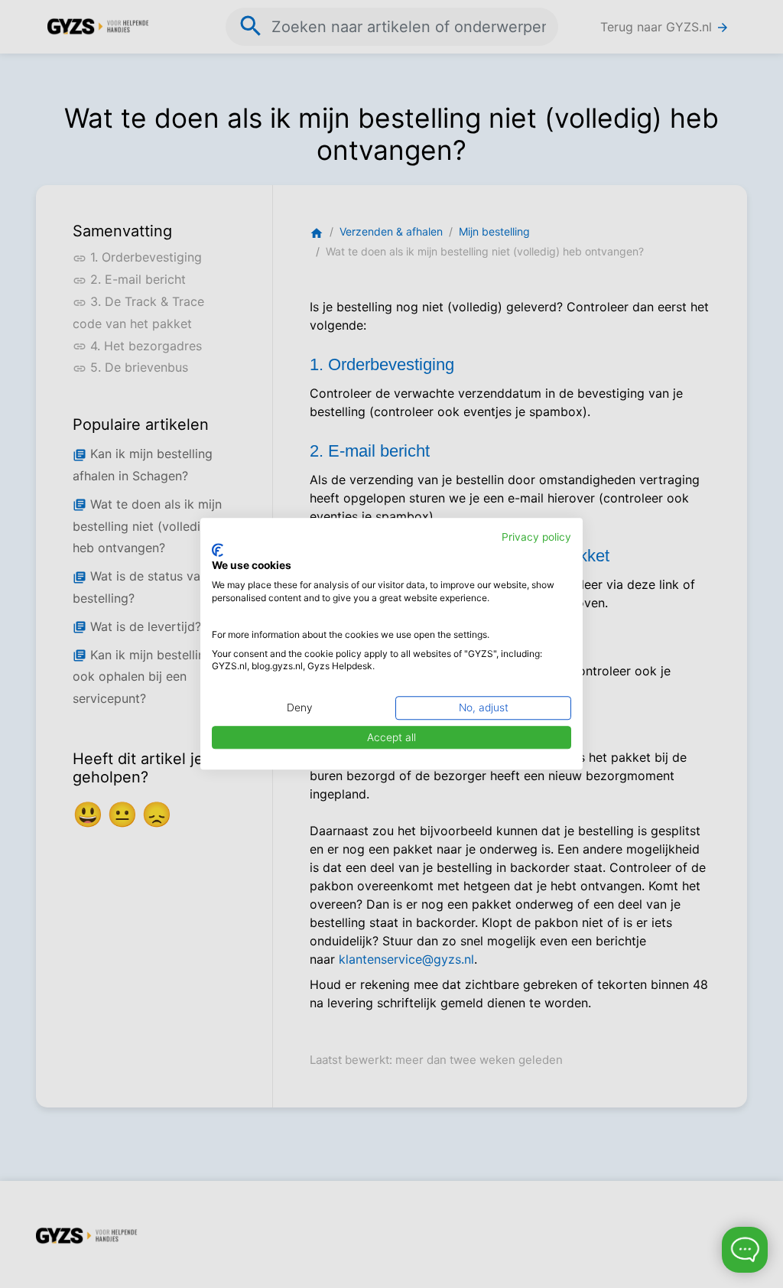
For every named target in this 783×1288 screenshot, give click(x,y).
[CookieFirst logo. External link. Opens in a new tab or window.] (217, 550)
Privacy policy (536, 537)
